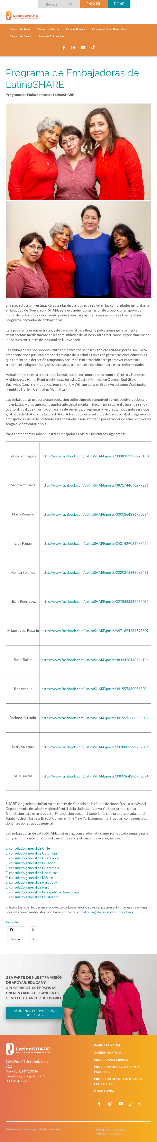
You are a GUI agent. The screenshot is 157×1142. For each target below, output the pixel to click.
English (94, 4)
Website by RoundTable (109, 1133)
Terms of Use (101, 1129)
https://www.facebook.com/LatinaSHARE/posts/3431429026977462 (95, 543)
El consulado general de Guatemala (32, 868)
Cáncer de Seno (19, 30)
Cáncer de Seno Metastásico (110, 30)
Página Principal (107, 1045)
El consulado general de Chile (28, 848)
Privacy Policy (118, 1129)
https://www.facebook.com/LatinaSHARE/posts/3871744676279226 (95, 485)
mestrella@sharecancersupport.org (106, 912)
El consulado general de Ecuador (30, 863)
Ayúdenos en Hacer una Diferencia (35, 1013)
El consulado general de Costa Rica (32, 858)
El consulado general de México (29, 877)
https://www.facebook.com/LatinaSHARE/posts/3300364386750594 (95, 514)
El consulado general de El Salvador (32, 897)
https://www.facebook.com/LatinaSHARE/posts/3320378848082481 (95, 572)
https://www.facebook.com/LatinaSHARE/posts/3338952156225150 (95, 456)
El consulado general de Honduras (31, 873)
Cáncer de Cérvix (20, 36)
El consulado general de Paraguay (31, 882)
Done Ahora (104, 1091)
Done (119, 4)
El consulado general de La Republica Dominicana (43, 892)
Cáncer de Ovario (48, 30)
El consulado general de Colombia (31, 853)
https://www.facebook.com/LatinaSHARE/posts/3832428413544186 (95, 660)
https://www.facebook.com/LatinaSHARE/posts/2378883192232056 (95, 747)
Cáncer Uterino (75, 30)
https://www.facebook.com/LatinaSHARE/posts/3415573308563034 (95, 689)
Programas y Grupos (111, 1059)
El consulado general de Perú (27, 887)
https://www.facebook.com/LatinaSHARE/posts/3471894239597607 (95, 631)
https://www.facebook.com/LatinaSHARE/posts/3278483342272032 (95, 601)
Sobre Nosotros (107, 1052)
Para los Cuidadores (51, 36)
